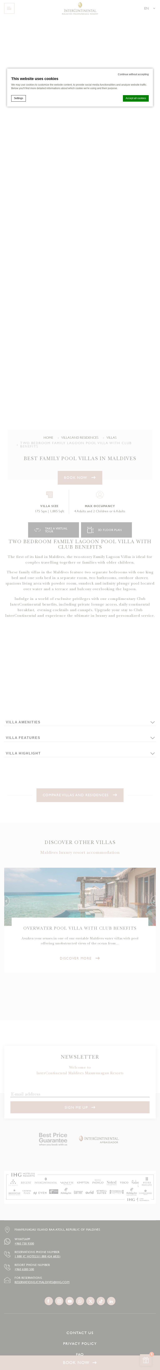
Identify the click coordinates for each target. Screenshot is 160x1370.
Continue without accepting (133, 74)
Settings (18, 98)
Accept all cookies (136, 98)
